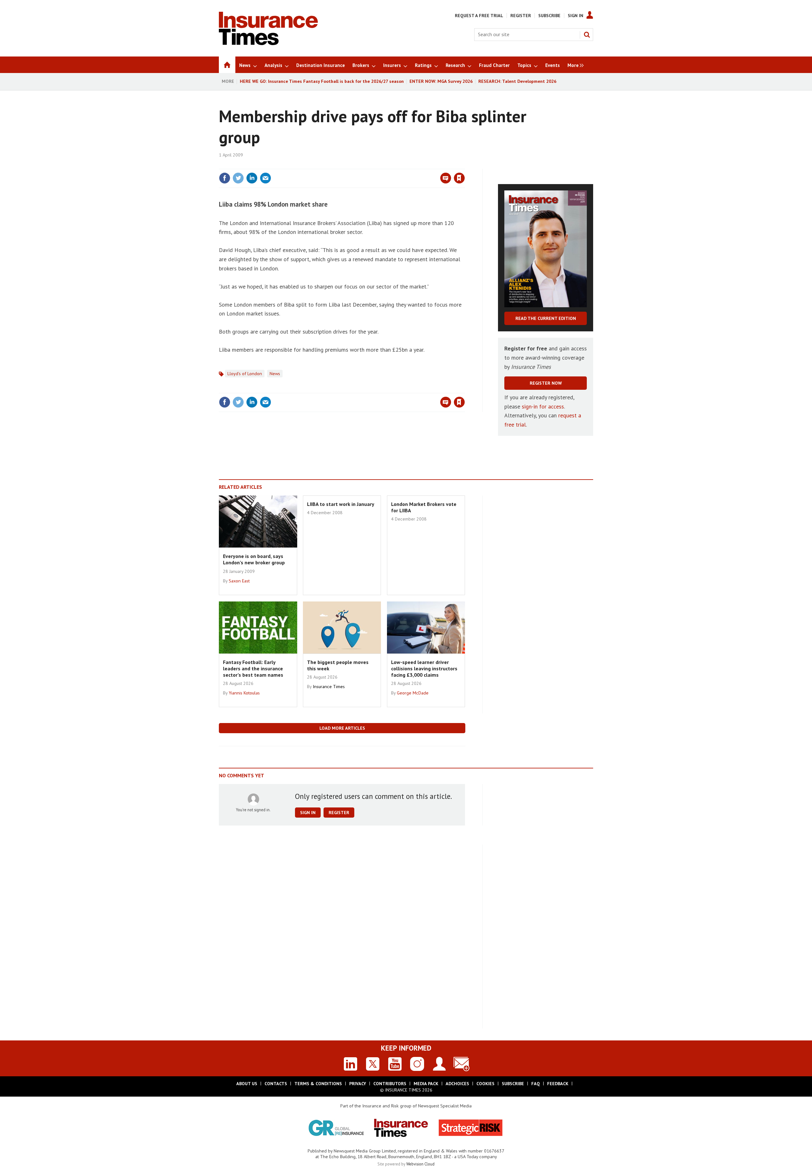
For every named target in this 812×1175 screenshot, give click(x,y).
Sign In (575, 15)
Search (587, 35)
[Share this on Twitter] (238, 178)
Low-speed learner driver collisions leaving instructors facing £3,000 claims (424, 668)
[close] (464, 165)
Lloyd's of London (244, 373)
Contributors (389, 1083)
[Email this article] (265, 178)
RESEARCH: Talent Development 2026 (517, 81)
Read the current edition (545, 318)
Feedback (557, 1083)
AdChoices (457, 1083)
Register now (546, 383)
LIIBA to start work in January (340, 504)
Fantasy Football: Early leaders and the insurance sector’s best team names (253, 668)
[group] (574, 64)
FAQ (535, 1083)
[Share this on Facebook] (224, 178)
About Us (246, 1083)
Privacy (357, 1083)
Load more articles (342, 728)
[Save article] (459, 178)
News (275, 373)
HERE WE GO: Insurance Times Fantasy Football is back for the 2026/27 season (322, 81)
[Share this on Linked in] (252, 178)
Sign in (384, 165)
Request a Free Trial (479, 15)
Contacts (276, 1083)
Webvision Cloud (420, 1163)
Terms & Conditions (318, 1083)
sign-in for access (543, 406)
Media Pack (426, 1083)
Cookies (485, 1083)
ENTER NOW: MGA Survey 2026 (441, 81)
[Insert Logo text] (268, 43)
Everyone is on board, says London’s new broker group (254, 559)
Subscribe (549, 15)
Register (520, 15)
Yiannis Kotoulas (244, 693)
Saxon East (239, 581)
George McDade (413, 693)
